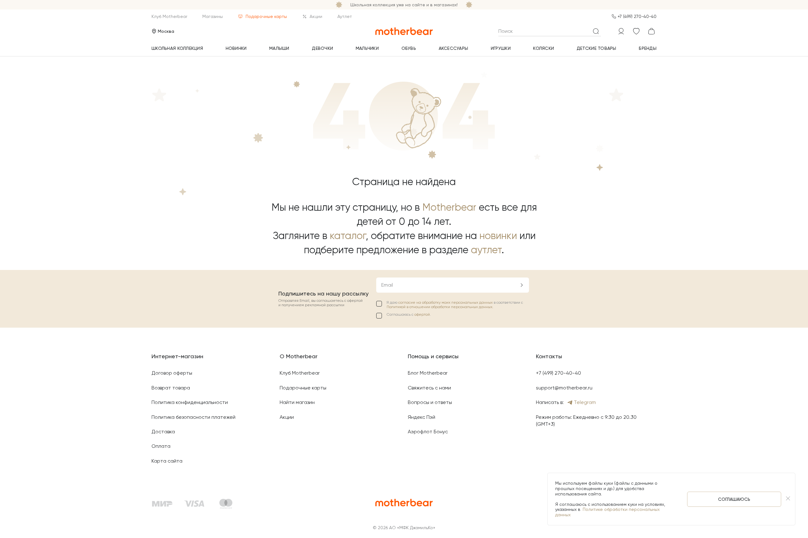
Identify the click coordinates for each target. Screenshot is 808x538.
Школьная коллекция (177, 48)
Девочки (322, 48)
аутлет (486, 250)
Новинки (236, 48)
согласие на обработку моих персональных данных (446, 302)
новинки (498, 236)
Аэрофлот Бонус (428, 432)
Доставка (163, 432)
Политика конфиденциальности (190, 402)
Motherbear (449, 207)
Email (387, 285)
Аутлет (344, 16)
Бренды (647, 48)
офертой (422, 314)
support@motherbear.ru (564, 388)
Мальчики (367, 48)
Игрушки (501, 48)
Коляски (543, 48)
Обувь (408, 48)
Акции (316, 16)
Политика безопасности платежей (193, 417)
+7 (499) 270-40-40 (637, 16)
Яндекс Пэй (421, 417)
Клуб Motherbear (169, 16)
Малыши (279, 48)
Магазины (212, 16)
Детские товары (596, 48)
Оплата (161, 446)
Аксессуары (453, 48)
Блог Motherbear (428, 373)
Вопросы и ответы (430, 402)
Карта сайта (167, 461)
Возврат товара (171, 388)
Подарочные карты (266, 16)
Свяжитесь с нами (429, 388)
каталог (348, 236)
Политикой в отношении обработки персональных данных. (440, 307)
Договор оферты (172, 373)
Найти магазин (297, 402)
